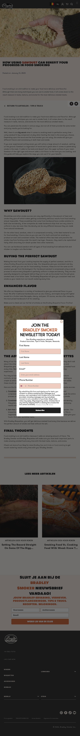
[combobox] (23, 385)
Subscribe (40, 410)
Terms (50, 404)
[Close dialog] (62, 322)
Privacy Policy (41, 404)
